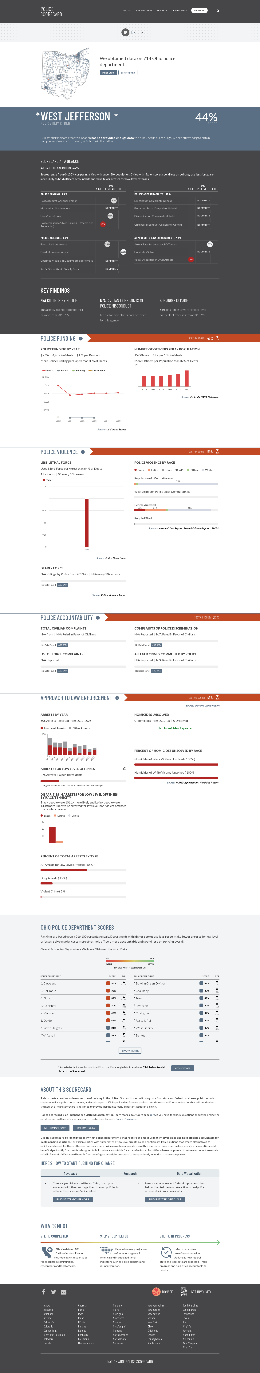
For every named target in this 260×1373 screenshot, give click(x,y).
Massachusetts (86, 1343)
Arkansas (48, 1313)
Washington (189, 1334)
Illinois (81, 1322)
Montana (117, 1330)
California (49, 1322)
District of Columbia (54, 1334)
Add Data (62, 585)
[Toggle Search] (218, 10)
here (152, 1114)
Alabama (48, 1309)
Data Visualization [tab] (189, 1173)
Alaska (47, 1305)
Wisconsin (188, 1339)
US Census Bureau (116, 429)
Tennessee (188, 1313)
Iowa (80, 1313)
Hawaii (81, 1309)
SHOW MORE (130, 1050)
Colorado (48, 1326)
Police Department (115, 558)
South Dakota (189, 1309)
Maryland (118, 1305)
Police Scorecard (51, 11)
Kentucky (83, 1334)
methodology (55, 1128)
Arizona (48, 1318)
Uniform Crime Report (169, 528)
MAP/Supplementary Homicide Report (197, 782)
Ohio (131, 32)
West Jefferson (75, 116)
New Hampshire (156, 1305)
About (127, 10)
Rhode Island (154, 1343)
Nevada (152, 1318)
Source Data (86, 1128)
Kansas (82, 1330)
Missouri (117, 1322)
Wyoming (187, 1347)
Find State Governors (73, 1199)
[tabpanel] (130, 1192)
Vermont (187, 1330)
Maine (116, 1309)
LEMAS (214, 528)
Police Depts (108, 72)
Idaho (81, 1318)
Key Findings (144, 10)
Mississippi (119, 1326)
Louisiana (83, 1339)
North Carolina (120, 1334)
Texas (186, 1318)
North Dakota (120, 1339)
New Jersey (154, 1309)
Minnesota (118, 1318)
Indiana (82, 1326)
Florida (47, 1343)
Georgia (82, 1305)
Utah (185, 1322)
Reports (162, 10)
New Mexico (154, 1313)
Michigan (118, 1313)
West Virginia (190, 1343)
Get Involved (201, 1291)
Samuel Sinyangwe (127, 1119)
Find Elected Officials (165, 1199)
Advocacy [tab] (70, 1173)
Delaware (48, 1339)
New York (152, 1322)
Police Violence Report (113, 595)
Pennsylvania (155, 1339)
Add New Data (182, 1068)
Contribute (179, 10)
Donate (199, 10)
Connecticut (50, 1330)
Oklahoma (153, 1330)
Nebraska (118, 1343)
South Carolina (190, 1305)
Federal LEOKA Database (204, 397)
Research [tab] (130, 1173)
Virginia (187, 1326)
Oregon (151, 1334)
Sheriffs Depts (128, 72)
